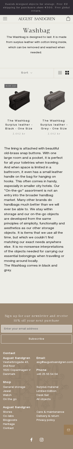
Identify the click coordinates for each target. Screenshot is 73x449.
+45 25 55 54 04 (47, 374)
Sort (25, 73)
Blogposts (10, 420)
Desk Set (42, 395)
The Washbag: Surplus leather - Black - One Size (19, 125)
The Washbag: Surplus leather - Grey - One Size (54, 125)
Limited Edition (46, 391)
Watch (7, 395)
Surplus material (47, 387)
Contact (8, 428)
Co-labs (8, 416)
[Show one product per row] (60, 73)
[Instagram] (41, 440)
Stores (7, 412)
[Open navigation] (5, 18)
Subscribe (37, 339)
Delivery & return (47, 416)
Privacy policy (45, 420)
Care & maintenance (50, 412)
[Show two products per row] (67, 73)
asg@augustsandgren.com (54, 362)
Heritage (9, 424)
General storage (14, 387)
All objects (43, 399)
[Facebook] (31, 440)
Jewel (7, 391)
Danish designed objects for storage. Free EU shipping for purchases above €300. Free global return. (36, 7)
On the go (10, 399)
